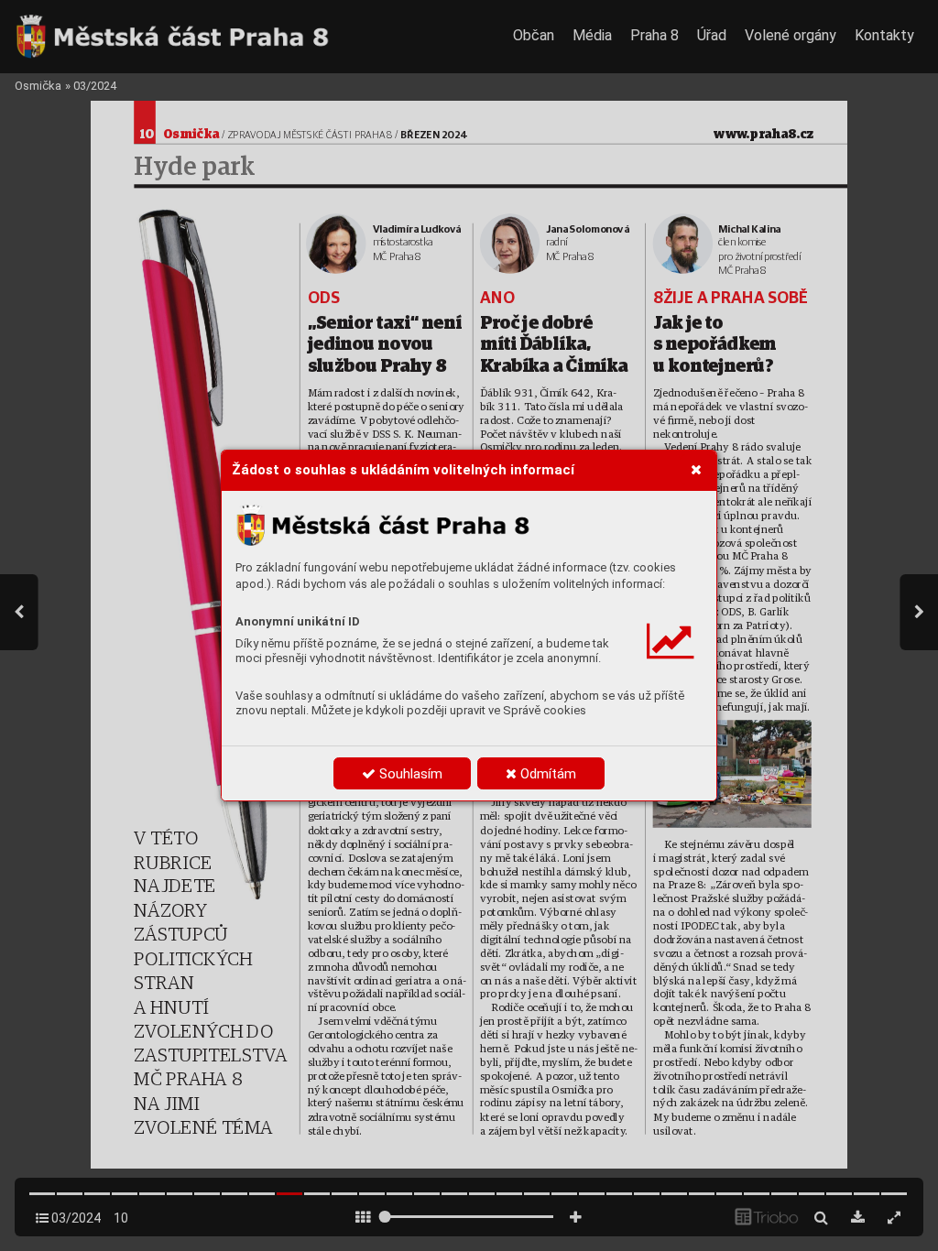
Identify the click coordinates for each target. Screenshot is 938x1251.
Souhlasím (409, 774)
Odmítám (546, 774)
